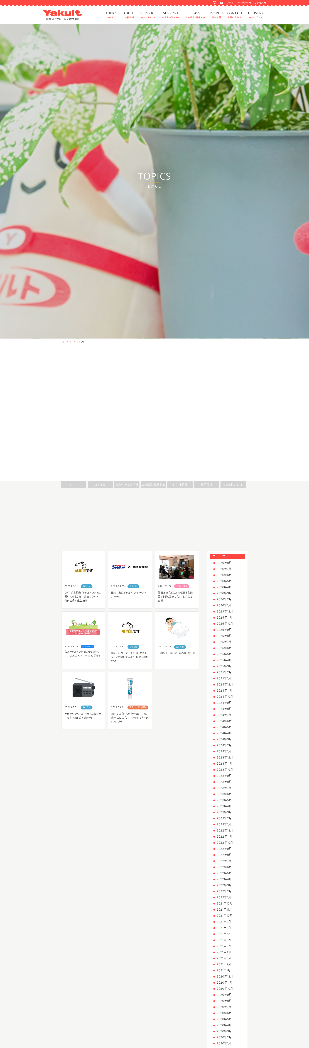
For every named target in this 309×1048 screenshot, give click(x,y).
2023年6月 (224, 794)
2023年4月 (224, 806)
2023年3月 (224, 812)
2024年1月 (224, 751)
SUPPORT (170, 15)
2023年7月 (224, 788)
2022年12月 (225, 830)
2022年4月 (224, 879)
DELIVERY (255, 15)
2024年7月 (224, 715)
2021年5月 (224, 946)
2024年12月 (225, 684)
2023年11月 (224, 763)
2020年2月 (224, 1037)
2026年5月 (224, 581)
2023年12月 (225, 757)
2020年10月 (225, 988)
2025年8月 (224, 636)
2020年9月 (224, 994)
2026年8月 (224, 563)
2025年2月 (224, 672)
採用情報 (206, 484)
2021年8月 (224, 928)
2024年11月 (224, 690)
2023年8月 (224, 782)
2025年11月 (224, 617)
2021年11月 (224, 909)
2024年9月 (224, 702)
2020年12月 (225, 976)
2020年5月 (224, 1019)
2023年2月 (224, 818)
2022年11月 (224, 836)
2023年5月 (224, 800)
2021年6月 (224, 940)
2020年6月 (224, 1013)
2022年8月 (224, 855)
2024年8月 (224, 709)
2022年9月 (224, 848)
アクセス (259, 2)
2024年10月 (225, 696)
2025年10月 (225, 623)
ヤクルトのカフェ (233, 484)
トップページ (67, 342)
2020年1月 (224, 1043)
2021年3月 (224, 958)
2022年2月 (224, 891)
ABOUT (129, 15)
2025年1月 (224, 678)
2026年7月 (224, 569)
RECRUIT (217, 15)
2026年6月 (224, 575)
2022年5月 (224, 873)
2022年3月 (224, 885)
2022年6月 (224, 867)
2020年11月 (224, 982)
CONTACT (234, 15)
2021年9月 (224, 921)
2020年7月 (224, 1007)
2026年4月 (224, 587)
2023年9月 (224, 775)
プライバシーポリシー (237, 2)
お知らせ (80, 342)
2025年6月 (224, 648)
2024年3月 (224, 739)
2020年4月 (224, 1025)
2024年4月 (224, 733)
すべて (74, 484)
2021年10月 (224, 915)
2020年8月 (224, 1001)
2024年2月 (224, 745)
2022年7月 (224, 861)
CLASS (195, 15)
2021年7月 (224, 934)
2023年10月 (225, 769)
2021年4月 (224, 952)
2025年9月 (224, 629)
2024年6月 (224, 721)
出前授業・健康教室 (153, 484)
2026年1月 (224, 605)
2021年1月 (223, 970)
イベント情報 (180, 484)
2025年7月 (224, 642)
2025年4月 (224, 660)
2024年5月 (224, 727)
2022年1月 (224, 897)
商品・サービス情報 (126, 484)
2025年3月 (224, 666)
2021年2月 (224, 964)
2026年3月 (224, 593)
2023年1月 (224, 824)
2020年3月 (224, 1031)
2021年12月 (224, 903)
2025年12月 (225, 611)
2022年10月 (225, 842)
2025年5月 (224, 654)
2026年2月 (224, 599)
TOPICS (111, 15)
